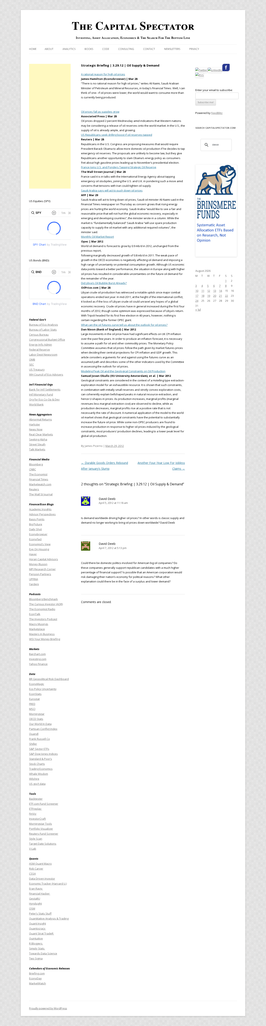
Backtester (36, 799)
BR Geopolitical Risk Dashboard (49, 679)
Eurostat (34, 699)
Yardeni (34, 584)
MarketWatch (37, 983)
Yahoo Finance (38, 664)
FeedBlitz (217, 113)
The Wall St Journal (41, 494)
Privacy (194, 49)
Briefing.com (37, 973)
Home (32, 49)
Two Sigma (36, 958)
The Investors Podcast (43, 619)
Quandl (33, 734)
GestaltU (34, 898)
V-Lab (32, 848)
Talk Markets (37, 449)
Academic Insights (40, 509)
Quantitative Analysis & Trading (49, 918)
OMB (32, 359)
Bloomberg (36, 464)
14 (220, 291)
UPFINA (33, 579)
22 (226, 296)
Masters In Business (42, 634)
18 (202, 296)
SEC (31, 364)
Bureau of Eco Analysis (43, 324)
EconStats (35, 694)
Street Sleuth (37, 444)
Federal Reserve (39, 349)
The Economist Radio (42, 609)
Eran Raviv (36, 888)
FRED (32, 704)
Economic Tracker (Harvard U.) (48, 883)
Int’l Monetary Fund (41, 394)
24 (196, 301)
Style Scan (35, 839)
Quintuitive (36, 938)
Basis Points (36, 519)
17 (196, 296)
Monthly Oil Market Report (97, 237)
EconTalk (34, 614)
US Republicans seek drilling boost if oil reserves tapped (116, 135)
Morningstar (36, 714)
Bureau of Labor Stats (43, 329)
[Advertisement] (50, 126)
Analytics (69, 49)
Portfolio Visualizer (41, 829)
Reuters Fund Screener (43, 834)
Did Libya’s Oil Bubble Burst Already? (104, 283)
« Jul (198, 310)
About (49, 49)
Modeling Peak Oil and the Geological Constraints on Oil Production (123, 371)
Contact (149, 49)
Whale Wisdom (38, 774)
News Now (35, 429)
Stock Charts (37, 764)
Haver (33, 554)
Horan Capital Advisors (43, 559)
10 (196, 291)
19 (208, 296)
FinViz (32, 814)
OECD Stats (36, 719)
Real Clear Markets (41, 434)
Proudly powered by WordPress (48, 1008)
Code (105, 49)
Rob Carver (36, 868)
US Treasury (37, 369)
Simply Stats (37, 948)
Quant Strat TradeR (41, 933)
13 (214, 291)
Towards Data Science (43, 953)
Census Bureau (39, 334)
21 (220, 296)
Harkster (34, 424)
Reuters (34, 489)
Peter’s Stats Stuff (40, 913)
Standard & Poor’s (40, 759)
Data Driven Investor (42, 878)
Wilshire (34, 779)
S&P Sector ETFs (39, 749)
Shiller (33, 744)
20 (214, 296)
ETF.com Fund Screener (43, 804)
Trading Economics (41, 769)
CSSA (32, 873)
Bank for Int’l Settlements (44, 389)
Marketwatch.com (40, 484)
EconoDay (35, 978)
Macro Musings (38, 624)
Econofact (35, 539)
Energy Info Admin (40, 344)
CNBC (32, 469)
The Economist (38, 474)
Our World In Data (40, 724)
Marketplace (37, 629)
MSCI (32, 709)
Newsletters (172, 49)
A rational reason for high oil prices (103, 74)
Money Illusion (38, 564)
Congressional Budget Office (47, 339)
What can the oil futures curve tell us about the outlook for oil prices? (124, 325)
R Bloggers (36, 943)
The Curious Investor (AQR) (46, 604)
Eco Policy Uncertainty (43, 689)
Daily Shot (35, 529)
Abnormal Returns (40, 419)
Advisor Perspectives (42, 514)
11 (202, 291)
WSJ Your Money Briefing (44, 639)
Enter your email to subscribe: (214, 90)
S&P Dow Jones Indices (43, 754)
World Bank (36, 404)
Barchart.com (37, 654)
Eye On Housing (39, 549)
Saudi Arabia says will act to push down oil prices (112, 190)
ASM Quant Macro (40, 863)
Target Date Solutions (42, 844)
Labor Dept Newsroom (43, 354)
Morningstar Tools (40, 824)
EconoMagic (36, 684)
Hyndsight (35, 903)
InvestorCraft (37, 819)
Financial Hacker (39, 893)
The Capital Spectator (133, 25)
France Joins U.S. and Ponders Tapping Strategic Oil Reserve (118, 167)
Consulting (126, 49)
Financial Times (38, 479)
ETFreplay (35, 809)
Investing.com (37, 659)
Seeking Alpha (38, 439)
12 (208, 291)
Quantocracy (37, 928)
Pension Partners (40, 574)
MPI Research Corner (42, 569)
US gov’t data (37, 784)
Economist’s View (39, 544)
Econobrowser (38, 534)
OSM (32, 908)
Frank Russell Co (39, 739)
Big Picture (35, 524)
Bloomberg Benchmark (43, 599)
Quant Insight (37, 923)
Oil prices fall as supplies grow (100, 112)
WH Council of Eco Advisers (46, 374)
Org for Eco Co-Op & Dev (44, 399)
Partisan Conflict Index (43, 729)
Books (89, 49)
